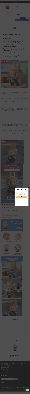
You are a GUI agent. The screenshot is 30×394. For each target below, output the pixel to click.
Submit (22, 196)
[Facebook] (19, 199)
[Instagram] (21, 199)
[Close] (28, 187)
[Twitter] (24, 199)
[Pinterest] (22, 199)
